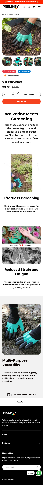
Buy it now (21, 101)
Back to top (22, 402)
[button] (34, 7)
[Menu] (39, 7)
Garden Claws (14, 14)
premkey (11, 479)
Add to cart (29, 94)
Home (4, 14)
